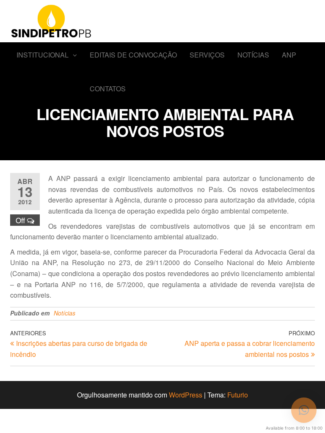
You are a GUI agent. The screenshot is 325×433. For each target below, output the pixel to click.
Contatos (108, 88)
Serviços (207, 55)
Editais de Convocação (133, 55)
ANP (289, 55)
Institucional (43, 55)
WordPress (185, 395)
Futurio (237, 395)
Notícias (253, 55)
